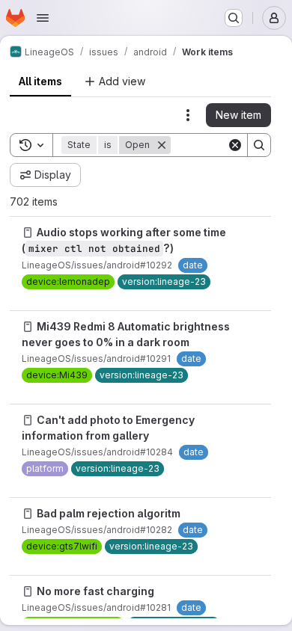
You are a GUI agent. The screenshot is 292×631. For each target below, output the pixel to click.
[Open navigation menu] (43, 18)
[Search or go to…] (234, 18)
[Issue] (28, 232)
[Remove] (162, 145)
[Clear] (235, 145)
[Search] (259, 145)
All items (40, 81)
